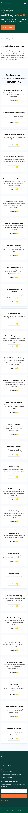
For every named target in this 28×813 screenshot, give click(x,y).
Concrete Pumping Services (14, 336)
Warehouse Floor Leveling (14, 706)
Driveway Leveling (14, 424)
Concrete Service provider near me (16, 809)
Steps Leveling (14, 533)
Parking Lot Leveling (14, 618)
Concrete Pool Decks (14, 245)
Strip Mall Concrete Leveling (14, 662)
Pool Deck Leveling (14, 489)
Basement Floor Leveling (14, 402)
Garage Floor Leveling (14, 446)
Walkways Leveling (14, 553)
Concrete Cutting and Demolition (14, 380)
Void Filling (14, 684)
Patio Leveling (14, 467)
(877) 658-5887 (8, 27)
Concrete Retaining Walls (14, 267)
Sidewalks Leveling (14, 574)
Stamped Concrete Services (14, 201)
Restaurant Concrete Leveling (14, 640)
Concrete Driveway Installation (14, 135)
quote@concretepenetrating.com (12, 774)
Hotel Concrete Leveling (14, 596)
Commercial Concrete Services (14, 112)
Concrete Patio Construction (14, 157)
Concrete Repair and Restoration (14, 179)
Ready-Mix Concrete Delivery (14, 358)
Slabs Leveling (14, 511)
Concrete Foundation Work (14, 223)
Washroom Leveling (14, 728)
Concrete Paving (14, 314)
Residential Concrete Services (14, 90)
